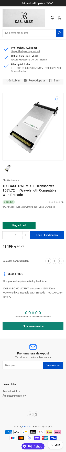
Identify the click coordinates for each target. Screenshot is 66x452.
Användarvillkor (11, 391)
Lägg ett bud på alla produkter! (25, 51)
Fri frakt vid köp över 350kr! (33, 3)
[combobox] (33, 33)
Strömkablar (11, 80)
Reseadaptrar (36, 80)
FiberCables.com (11, 180)
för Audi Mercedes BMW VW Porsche (29, 59)
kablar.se (26, 426)
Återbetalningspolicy (14, 395)
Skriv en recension (33, 326)
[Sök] (59, 33)
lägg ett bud (19, 226)
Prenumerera (53, 365)
